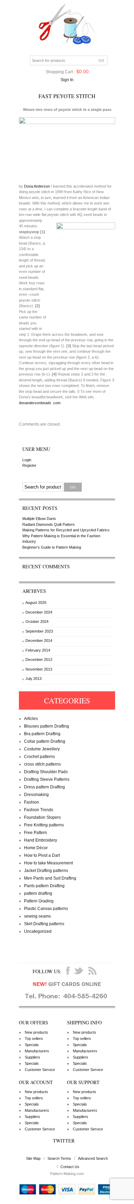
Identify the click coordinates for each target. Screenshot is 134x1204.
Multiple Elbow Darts (39, 518)
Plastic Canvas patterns (46, 908)
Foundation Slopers (42, 817)
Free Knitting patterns (44, 825)
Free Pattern (35, 832)
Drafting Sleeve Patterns (46, 779)
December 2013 (38, 659)
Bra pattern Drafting (42, 733)
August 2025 (35, 602)
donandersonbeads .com (39, 403)
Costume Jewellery (42, 749)
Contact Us (69, 1167)
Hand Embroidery (40, 840)
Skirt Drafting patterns (44, 923)
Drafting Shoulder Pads (46, 771)
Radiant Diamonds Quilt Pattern (48, 524)
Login (26, 460)
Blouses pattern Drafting (46, 726)
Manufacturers (37, 1051)
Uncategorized (38, 931)
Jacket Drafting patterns (46, 870)
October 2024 (36, 621)
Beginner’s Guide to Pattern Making (51, 547)
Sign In (67, 79)
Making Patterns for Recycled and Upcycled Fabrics (66, 530)
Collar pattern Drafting (44, 741)
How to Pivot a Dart (42, 855)
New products (36, 1032)
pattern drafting (38, 893)
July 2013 (33, 678)
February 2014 (37, 650)
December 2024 (38, 612)
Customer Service (40, 1070)
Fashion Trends (38, 809)
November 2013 (38, 669)
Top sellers (34, 1038)
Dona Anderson (37, 186)
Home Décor (36, 847)
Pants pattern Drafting (44, 885)
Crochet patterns (39, 756)
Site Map (33, 1158)
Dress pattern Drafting (44, 787)
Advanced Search (93, 1158)
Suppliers (32, 1057)
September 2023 (39, 631)
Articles (31, 718)
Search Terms (59, 1158)
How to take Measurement (48, 863)
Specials (32, 1045)
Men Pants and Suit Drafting (50, 878)
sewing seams (37, 916)
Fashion (31, 802)
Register (29, 465)
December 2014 (38, 640)
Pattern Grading (39, 901)
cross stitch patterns (42, 764)
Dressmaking (36, 794)
